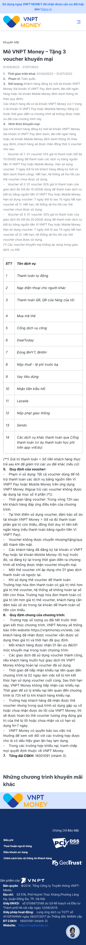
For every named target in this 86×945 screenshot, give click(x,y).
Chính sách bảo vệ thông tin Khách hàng (28, 858)
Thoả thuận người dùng (18, 846)
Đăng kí (46, 9)
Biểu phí (8, 840)
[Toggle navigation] (79, 22)
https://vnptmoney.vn (33, 925)
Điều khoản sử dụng (16, 852)
